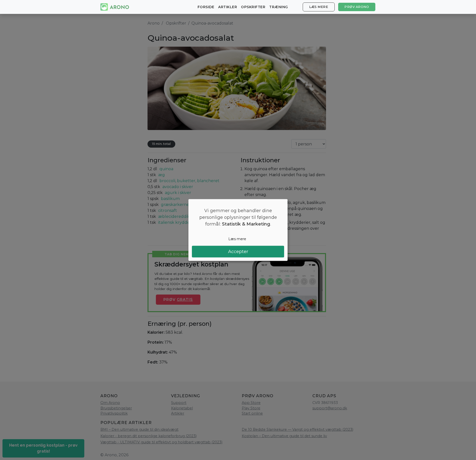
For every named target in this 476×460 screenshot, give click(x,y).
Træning (278, 7)
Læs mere (318, 7)
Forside (206, 7)
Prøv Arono (356, 7)
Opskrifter (253, 7)
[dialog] (238, 230)
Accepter (238, 251)
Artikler (227, 7)
